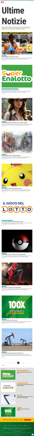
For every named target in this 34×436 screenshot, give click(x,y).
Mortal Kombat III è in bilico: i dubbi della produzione (11, 155)
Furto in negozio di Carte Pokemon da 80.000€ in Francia (12, 188)
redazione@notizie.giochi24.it (18, 431)
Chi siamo (5, 425)
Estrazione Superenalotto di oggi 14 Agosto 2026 (10, 89)
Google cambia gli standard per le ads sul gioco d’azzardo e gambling (25, 397)
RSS (29, 425)
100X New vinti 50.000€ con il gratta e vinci (9, 320)
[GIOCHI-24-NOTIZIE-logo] (2, 2)
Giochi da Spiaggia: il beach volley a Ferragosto (10, 56)
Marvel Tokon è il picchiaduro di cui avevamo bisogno (11, 287)
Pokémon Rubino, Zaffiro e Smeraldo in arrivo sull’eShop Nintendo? (13, 254)
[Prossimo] (5, 365)
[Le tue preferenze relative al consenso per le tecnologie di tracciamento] (32, 434)
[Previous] (3, 363)
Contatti (9, 425)
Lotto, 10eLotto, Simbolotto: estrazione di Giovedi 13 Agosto (12, 221)
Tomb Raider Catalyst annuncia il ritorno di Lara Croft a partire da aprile (14, 122)
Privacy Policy (20, 425)
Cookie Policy (25, 425)
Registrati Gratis (14, 425)
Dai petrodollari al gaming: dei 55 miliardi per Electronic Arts (12, 353)
